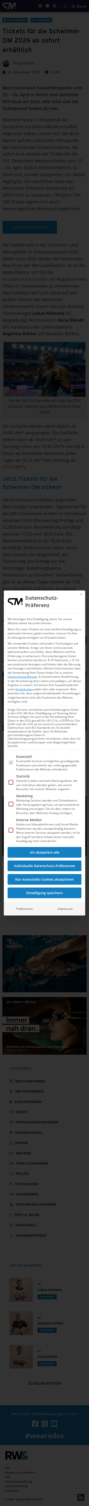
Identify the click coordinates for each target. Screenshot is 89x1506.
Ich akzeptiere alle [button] (44, 852)
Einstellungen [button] (24, 689)
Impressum (65, 909)
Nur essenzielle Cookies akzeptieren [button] (44, 879)
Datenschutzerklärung (22, 677)
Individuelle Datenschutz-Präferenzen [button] (44, 866)
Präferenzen (24, 909)
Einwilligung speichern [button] (44, 893)
